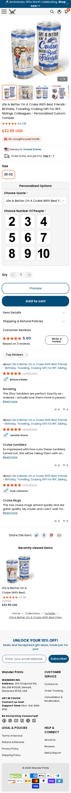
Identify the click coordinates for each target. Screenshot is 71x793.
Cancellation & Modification (53, 699)
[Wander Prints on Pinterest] (28, 720)
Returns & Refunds (13, 742)
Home (16, 613)
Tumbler (49, 613)
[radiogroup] (35, 238)
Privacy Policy (10, 748)
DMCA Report (52, 753)
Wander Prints (40, 768)
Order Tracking (53, 690)
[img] (12, 373)
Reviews (49, 746)
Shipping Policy (11, 755)
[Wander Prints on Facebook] (4, 720)
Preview (36, 288)
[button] (35, 194)
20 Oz (8, 174)
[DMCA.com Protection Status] (15, 776)
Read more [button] (10, 401)
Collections (32, 613)
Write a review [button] (57, 340)
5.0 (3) (22, 123)
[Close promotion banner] (67, 4)
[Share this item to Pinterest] (51, 535)
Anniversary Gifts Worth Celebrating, (35, 4)
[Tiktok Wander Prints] (22, 720)
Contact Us (51, 684)
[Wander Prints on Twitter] (34, 720)
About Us (49, 740)
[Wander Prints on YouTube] (16, 720)
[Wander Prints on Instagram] (10, 720)
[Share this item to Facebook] (44, 535)
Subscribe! (59, 659)
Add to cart (36, 301)
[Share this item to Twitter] (36, 535)
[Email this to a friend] (59, 535)
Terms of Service (12, 735)
